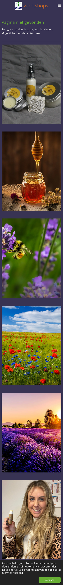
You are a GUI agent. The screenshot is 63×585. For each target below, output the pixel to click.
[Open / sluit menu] (59, 5)
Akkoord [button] (49, 579)
